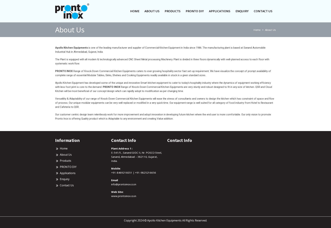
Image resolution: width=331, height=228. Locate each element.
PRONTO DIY (195, 11)
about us (151, 11)
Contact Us (263, 11)
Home (257, 30)
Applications (219, 11)
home (134, 11)
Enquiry (242, 11)
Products (172, 11)
